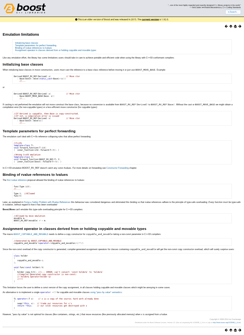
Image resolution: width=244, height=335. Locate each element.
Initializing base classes (26, 43)
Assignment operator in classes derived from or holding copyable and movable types (55, 50)
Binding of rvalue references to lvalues (33, 48)
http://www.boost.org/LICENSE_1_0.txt (226, 322)
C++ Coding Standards (232, 7)
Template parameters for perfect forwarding (35, 45)
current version (150, 19)
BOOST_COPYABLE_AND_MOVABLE (31, 234)
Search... (234, 12)
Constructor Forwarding (117, 168)
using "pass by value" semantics (106, 292)
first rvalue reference (17, 180)
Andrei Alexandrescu (213, 7)
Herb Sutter (196, 7)
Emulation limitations (21, 34)
